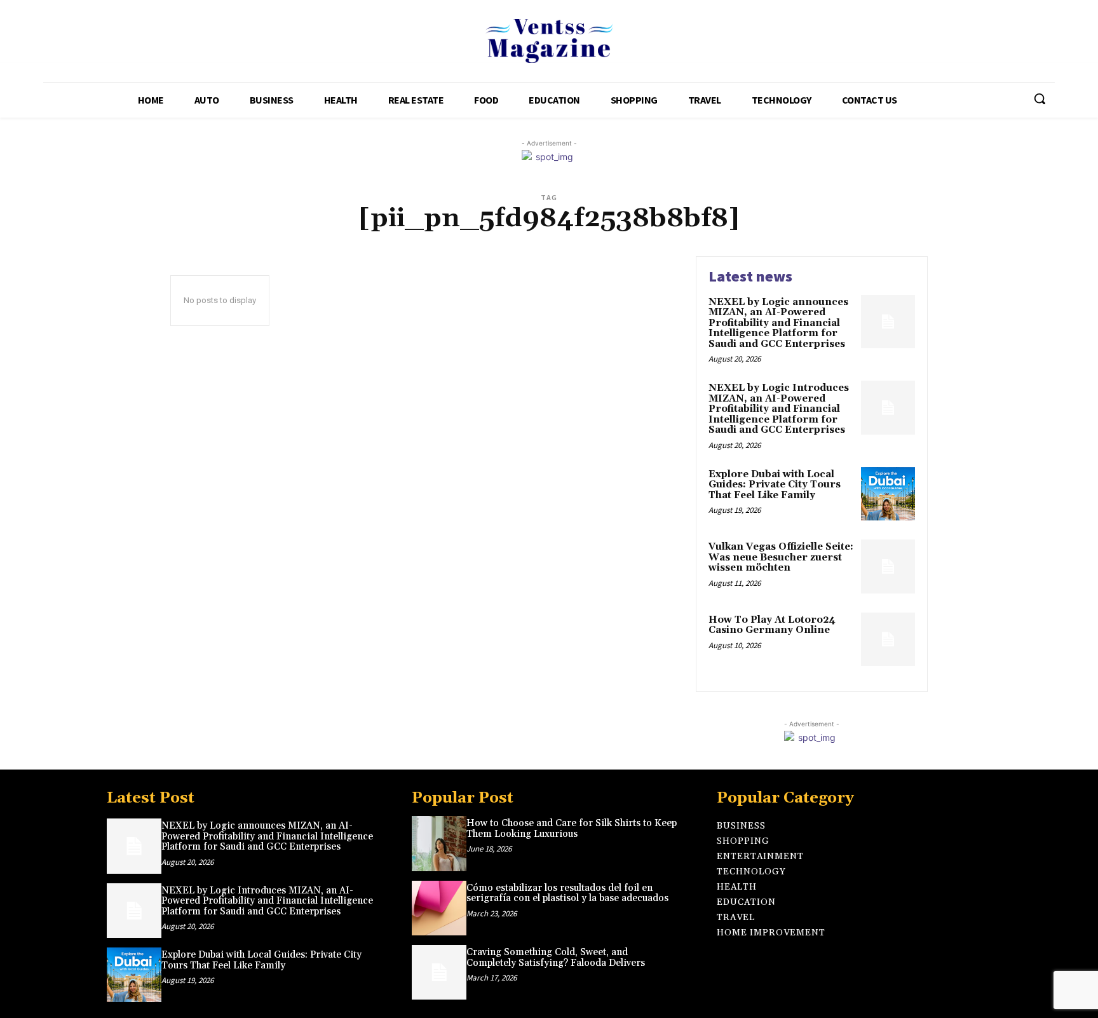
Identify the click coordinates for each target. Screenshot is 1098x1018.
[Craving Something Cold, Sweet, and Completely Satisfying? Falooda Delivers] (439, 972)
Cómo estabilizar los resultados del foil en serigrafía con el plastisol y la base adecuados (567, 893)
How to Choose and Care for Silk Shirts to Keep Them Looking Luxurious (571, 828)
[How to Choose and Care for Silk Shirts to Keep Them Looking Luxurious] (439, 843)
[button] (1039, 98)
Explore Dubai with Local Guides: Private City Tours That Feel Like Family (774, 484)
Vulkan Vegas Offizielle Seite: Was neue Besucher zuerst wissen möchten (780, 557)
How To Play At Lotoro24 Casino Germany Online (772, 625)
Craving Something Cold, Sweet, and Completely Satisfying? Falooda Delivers (555, 957)
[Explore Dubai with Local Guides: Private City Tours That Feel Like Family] (888, 494)
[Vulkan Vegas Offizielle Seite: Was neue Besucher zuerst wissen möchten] (888, 567)
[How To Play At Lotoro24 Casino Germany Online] (888, 640)
